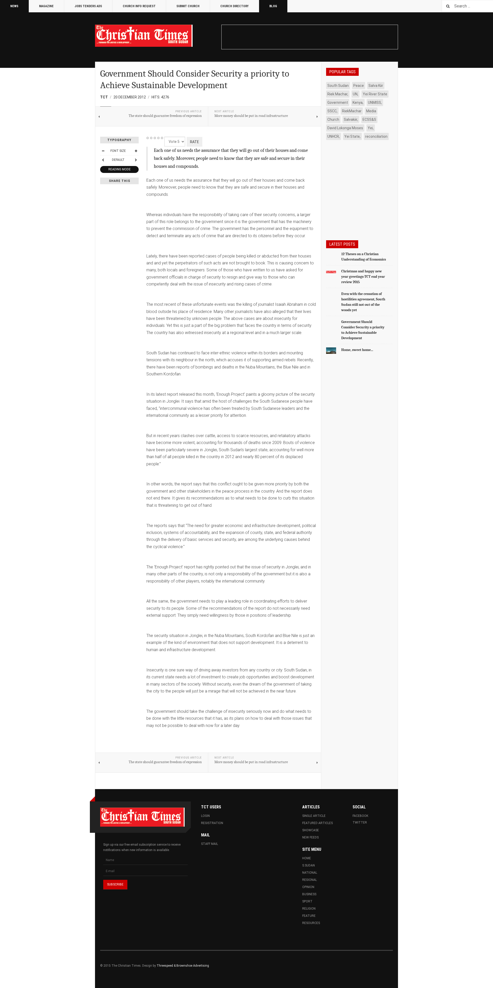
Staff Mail (209, 844)
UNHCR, (333, 136)
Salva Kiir (375, 86)
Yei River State (375, 94)
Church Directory (234, 6)
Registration (212, 823)
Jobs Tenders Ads (88, 6)
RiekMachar (352, 111)
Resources (311, 923)
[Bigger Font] (136, 151)
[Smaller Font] (103, 151)
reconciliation (376, 136)
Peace (358, 86)
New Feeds (310, 837)
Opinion (308, 887)
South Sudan (338, 86)
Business (309, 894)
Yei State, (352, 136)
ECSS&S (369, 119)
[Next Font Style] (136, 160)
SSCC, (332, 111)
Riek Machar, (337, 94)
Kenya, (358, 102)
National (309, 872)
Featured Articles (317, 823)
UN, (355, 94)
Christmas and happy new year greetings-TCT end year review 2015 (363, 276)
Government (337, 102)
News (14, 6)
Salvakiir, (351, 119)
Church (333, 119)
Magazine (46, 6)
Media (371, 111)
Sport (307, 901)
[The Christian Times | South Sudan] (144, 36)
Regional (309, 880)
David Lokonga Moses (345, 128)
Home (306, 858)
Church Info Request (139, 6)
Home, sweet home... (357, 350)
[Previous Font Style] (103, 160)
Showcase (310, 830)
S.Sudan (308, 865)
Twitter (360, 822)
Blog (273, 6)
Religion (309, 908)
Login (205, 816)
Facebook (360, 816)
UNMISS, (375, 102)
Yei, (371, 128)
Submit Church (188, 6)
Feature (309, 916)
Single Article (314, 816)
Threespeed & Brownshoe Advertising (183, 965)
